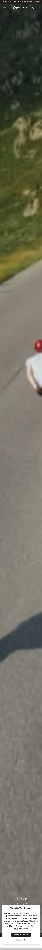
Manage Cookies (21, 940)
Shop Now (37, 2)
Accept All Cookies (21, 935)
